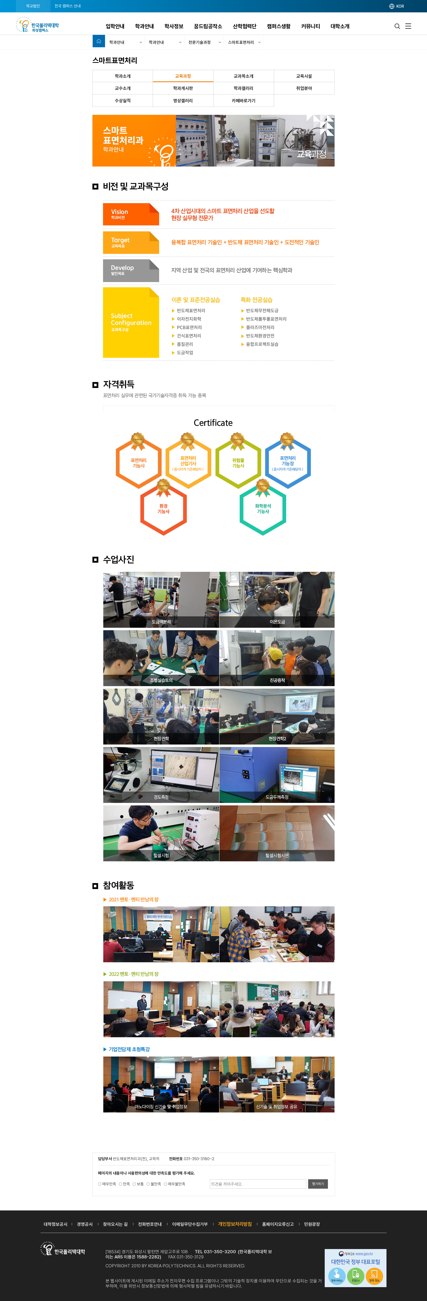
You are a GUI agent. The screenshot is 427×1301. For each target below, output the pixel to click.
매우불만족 (176, 1184)
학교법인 (33, 6)
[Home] (99, 41)
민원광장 (312, 1224)
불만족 (156, 1184)
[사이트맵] (408, 26)
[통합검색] (398, 26)
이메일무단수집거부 (190, 1224)
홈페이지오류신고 (278, 1224)
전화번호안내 (150, 1224)
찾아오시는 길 (115, 1224)
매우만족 (109, 1184)
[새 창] (355, 1269)
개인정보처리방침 (235, 1224)
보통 (140, 1184)
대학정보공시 (55, 1224)
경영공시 (85, 1224)
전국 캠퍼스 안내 (68, 6)
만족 (126, 1184)
